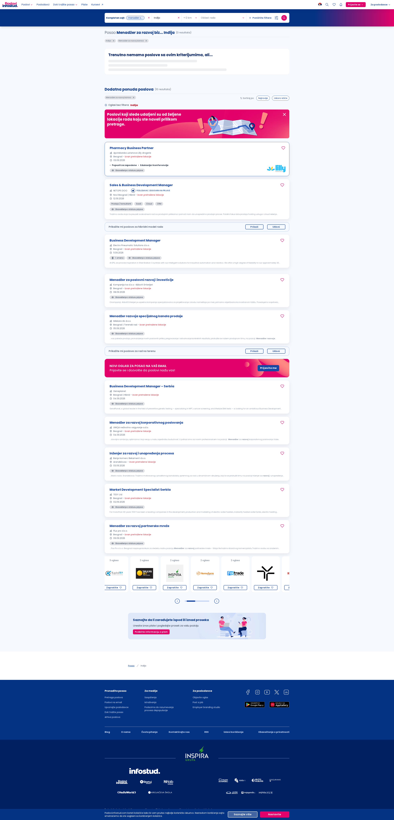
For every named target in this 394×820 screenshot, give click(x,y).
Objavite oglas (200, 697)
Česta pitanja (149, 732)
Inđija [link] (143, 665)
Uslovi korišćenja (233, 732)
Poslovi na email (113, 702)
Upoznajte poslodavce (117, 707)
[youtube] (267, 692)
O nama (125, 732)
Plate (84, 4)
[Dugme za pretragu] (284, 18)
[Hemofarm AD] (187, 574)
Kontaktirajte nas (179, 732)
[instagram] (257, 692)
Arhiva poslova (112, 717)
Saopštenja (151, 697)
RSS (206, 732)
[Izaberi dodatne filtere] (276, 17)
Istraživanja (150, 702)
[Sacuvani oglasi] (334, 4)
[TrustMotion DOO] (248, 574)
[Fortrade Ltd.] (217, 574)
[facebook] (248, 692)
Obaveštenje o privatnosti (273, 732)
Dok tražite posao (114, 712)
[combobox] (126, 18)
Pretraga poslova (114, 697)
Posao (131, 665)
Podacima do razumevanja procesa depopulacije (159, 709)
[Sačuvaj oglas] (283, 148)
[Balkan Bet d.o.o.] (127, 574)
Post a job (198, 702)
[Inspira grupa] (157, 574)
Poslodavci (42, 4)
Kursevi (95, 4)
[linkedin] (286, 692)
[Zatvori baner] (284, 114)
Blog (107, 732)
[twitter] (277, 692)
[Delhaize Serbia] (278, 574)
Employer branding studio (206, 707)
